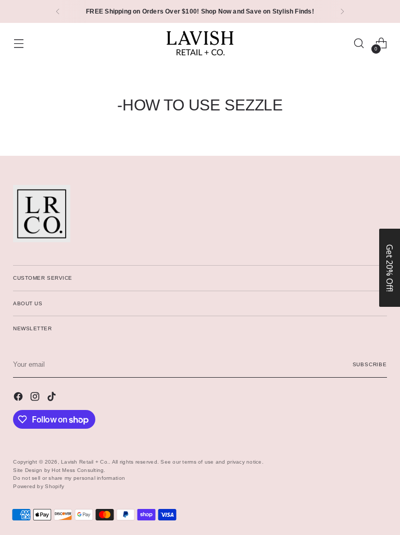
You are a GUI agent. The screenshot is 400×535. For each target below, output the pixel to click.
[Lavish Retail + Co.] (200, 43)
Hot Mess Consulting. (78, 470)
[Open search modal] (359, 43)
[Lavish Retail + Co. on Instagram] (36, 398)
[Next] (342, 11)
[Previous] (57, 11)
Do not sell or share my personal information (69, 478)
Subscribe (370, 364)
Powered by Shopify (38, 486)
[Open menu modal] (18, 43)
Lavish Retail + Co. (85, 462)
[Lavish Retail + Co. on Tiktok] (52, 398)
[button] (389, 268)
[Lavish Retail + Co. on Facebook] (19, 398)
